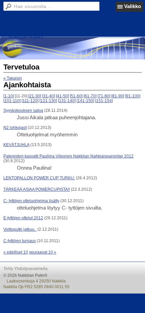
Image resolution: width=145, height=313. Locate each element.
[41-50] (62, 96)
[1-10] (8, 96)
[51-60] (76, 96)
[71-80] (103, 96)
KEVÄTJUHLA (16, 144)
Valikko (132, 6)
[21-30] (34, 96)
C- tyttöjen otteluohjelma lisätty (31, 200)
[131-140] (67, 100)
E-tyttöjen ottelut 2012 (23, 218)
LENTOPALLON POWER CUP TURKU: (39, 178)
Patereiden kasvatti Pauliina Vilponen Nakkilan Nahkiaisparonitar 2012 (68, 156)
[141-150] (85, 100)
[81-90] (117, 96)
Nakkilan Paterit (25, 37)
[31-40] (48, 96)
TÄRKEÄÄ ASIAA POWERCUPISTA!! (36, 189)
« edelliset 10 (15, 252)
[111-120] (30, 100)
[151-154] (104, 100)
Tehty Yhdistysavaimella (25, 268)
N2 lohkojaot (15, 127)
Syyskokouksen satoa (23, 110)
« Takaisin (12, 78)
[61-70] (90, 96)
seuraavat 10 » (42, 252)
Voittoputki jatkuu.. (19, 229)
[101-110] (12, 100)
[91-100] (132, 96)
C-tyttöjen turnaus (19, 240)
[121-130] (48, 100)
